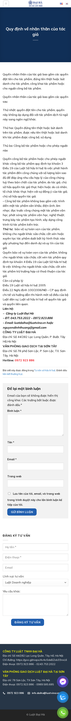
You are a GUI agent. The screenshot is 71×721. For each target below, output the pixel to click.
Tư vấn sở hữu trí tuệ (44, 370)
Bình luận (14, 411)
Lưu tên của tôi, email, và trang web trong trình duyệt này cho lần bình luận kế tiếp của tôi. (34, 499)
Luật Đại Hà (37, 714)
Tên (10, 442)
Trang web (14, 476)
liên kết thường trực (13, 373)
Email (12, 459)
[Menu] (6, 4)
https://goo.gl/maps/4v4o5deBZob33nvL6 (41, 660)
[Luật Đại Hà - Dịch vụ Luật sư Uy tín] (35, 3)
